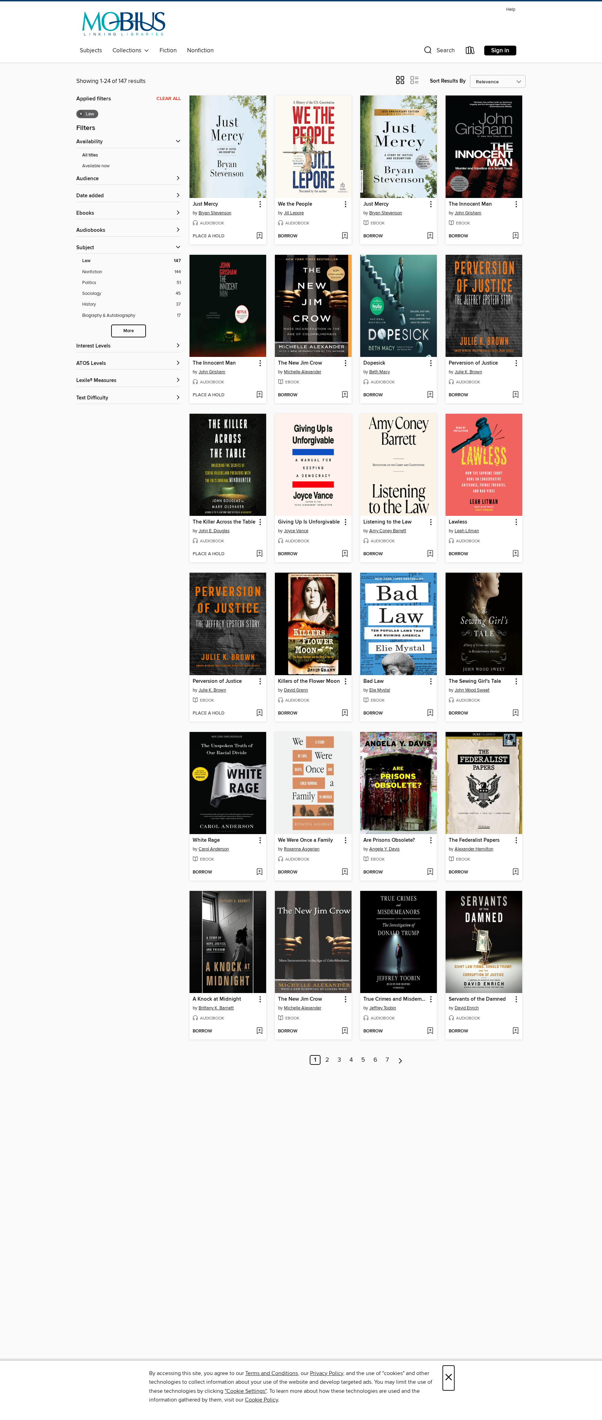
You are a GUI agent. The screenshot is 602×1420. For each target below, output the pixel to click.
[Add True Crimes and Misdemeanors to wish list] (430, 1031)
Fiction (168, 50)
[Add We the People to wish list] (344, 236)
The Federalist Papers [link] (474, 840)
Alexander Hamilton (474, 849)
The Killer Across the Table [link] (224, 522)
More (128, 331)
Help (510, 9)
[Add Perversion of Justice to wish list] (515, 395)
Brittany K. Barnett (216, 1008)
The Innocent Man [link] (470, 204)
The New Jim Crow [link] (300, 363)
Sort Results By (448, 81)
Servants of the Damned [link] (477, 999)
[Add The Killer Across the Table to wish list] (259, 554)
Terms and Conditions (271, 1373)
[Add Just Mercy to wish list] (259, 236)
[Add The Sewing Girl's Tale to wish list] (515, 713)
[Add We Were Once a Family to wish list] (344, 872)
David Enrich (467, 1008)
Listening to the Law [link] (387, 522)
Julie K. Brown (468, 372)
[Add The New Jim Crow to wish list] (344, 395)
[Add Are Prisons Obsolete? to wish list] (430, 872)
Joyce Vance (296, 531)
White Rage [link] (206, 840)
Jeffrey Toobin (382, 1008)
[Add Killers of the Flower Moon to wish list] (344, 713)
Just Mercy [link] (205, 204)
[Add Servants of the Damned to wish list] (515, 1031)
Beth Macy (379, 372)
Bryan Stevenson (215, 213)
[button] (438, 52)
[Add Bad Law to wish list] (430, 713)
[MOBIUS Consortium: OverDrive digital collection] (124, 24)
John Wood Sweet (472, 690)
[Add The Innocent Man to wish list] (515, 236)
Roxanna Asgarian (301, 849)
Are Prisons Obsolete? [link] (389, 840)
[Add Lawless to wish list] (515, 554)
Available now (96, 166)
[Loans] (470, 52)
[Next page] (400, 1060)
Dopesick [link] (374, 363)
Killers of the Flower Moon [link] (309, 681)
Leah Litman (467, 531)
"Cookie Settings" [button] (246, 1391)
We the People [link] (295, 204)
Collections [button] (128, 50)
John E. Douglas (214, 531)
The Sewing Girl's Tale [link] (475, 681)
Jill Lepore (294, 213)
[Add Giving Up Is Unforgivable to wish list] (344, 554)
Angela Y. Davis (384, 849)
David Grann (296, 690)
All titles (90, 155)
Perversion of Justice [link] (473, 363)
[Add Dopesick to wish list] (430, 395)
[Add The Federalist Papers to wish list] (515, 872)
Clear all (168, 99)
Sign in (500, 50)
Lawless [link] (458, 522)
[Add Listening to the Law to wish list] (430, 554)
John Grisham (468, 213)
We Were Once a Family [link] (305, 840)
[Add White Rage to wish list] (259, 872)
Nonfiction (200, 50)
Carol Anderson (214, 849)
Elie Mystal (379, 690)
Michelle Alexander (302, 372)
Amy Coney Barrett (387, 531)
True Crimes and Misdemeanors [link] (395, 999)
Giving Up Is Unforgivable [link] (309, 522)
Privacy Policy (326, 1373)
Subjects (91, 50)
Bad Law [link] (373, 681)
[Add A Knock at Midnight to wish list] (259, 1031)
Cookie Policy (261, 1399)
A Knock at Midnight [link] (217, 999)
